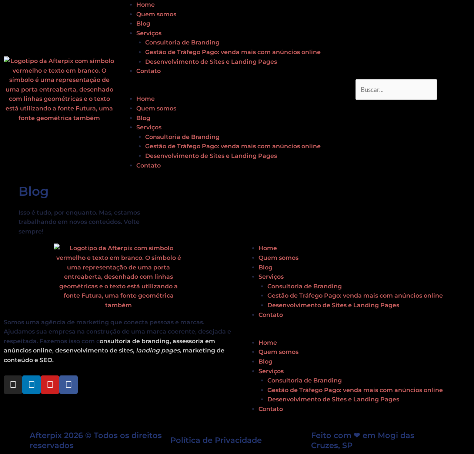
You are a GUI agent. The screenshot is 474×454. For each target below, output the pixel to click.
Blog (143, 23)
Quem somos (156, 14)
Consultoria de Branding (182, 42)
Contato (148, 70)
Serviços (148, 33)
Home (145, 4)
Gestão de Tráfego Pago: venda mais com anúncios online (233, 52)
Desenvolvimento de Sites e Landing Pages (211, 61)
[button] (237, 90)
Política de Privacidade (216, 440)
